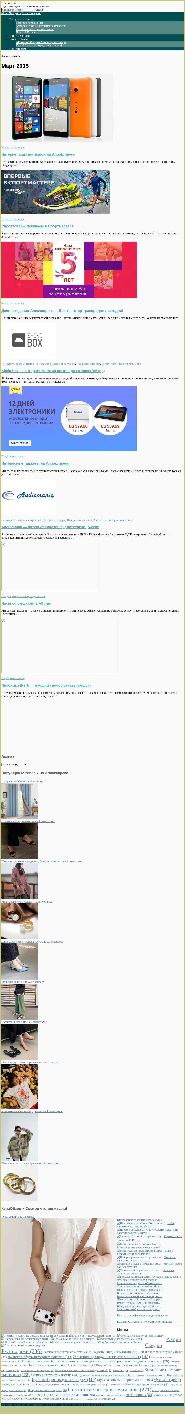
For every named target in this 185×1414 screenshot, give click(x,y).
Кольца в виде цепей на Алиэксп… (139, 1292)
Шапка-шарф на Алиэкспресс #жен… (140, 1289)
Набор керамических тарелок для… (145, 1252)
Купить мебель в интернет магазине (148, 1375)
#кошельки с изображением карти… (139, 1296)
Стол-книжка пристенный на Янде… (140, 1286)
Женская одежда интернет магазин (111, 1356)
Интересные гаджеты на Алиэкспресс (35, 463)
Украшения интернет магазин (110, 1395)
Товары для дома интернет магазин (64, 1395)
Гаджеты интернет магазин (114, 1352)
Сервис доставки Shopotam (166, 1390)
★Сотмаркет (107, 1399)
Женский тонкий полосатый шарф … (140, 1299)
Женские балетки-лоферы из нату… (147, 1231)
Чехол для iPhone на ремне (17, 1216)
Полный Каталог (26, 32)
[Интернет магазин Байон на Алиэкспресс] (57, 141)
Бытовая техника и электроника (21, 520)
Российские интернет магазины (110, 1389)
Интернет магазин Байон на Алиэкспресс (38, 154)
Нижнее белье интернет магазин (56, 1384)
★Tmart (78, 1399)
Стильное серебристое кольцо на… (138, 1309)
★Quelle (66, 1399)
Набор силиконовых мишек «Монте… (146, 1225)
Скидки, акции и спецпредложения (23, 596)
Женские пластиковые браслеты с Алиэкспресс (30, 1163)
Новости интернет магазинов (147, 1384)
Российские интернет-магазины (121, 363)
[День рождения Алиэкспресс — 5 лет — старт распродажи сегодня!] (69, 297)
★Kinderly (160, 1395)
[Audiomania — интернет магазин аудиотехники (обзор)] (28, 513)
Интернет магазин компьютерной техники (127, 1365)
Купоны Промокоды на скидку (64, 1379)
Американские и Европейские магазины (41, 25)
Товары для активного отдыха (17, 1395)
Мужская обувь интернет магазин (125, 1380)
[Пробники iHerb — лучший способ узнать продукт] (59, 672)
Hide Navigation (31, 13)
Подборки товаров (12, 456)
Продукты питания (88, 363)
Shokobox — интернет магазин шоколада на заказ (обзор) (53, 371)
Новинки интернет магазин (93, 1384)
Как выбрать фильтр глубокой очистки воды (144, 1321)
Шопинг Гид (9, 3)
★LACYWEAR (13, 1398)
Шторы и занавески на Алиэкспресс (23, 781)
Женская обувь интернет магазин (40, 1357)
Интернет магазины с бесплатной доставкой (83, 1370)
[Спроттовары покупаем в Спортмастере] (55, 212)
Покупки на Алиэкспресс (47, 1390)
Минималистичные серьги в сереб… (139, 1247)
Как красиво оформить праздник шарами (142, 1315)
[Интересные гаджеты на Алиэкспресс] (69, 450)
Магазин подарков (63, 363)
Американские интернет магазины (66, 1351)
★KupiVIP (175, 1395)
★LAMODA (34, 1398)
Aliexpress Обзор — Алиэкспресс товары (41, 42)
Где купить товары (13, 363)
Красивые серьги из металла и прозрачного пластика (149, 1278)
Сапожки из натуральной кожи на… (139, 1283)
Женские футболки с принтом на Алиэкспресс (30, 1062)
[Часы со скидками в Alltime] (50, 590)
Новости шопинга (12, 147)
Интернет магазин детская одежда (139, 1361)
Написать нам (17, 48)
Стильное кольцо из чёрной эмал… (146, 1259)
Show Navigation (11, 13)
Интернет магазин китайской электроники (61, 1365)
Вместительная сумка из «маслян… (139, 1302)
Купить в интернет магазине (54, 1375)
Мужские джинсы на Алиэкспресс (22, 981)
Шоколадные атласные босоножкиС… (141, 1219)
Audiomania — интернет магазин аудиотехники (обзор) (50, 527)
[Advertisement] (92, 725)
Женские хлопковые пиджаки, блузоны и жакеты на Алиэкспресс (42, 861)
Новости (117, 1384)
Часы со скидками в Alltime (26, 603)
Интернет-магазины (38, 363)
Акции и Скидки (19, 35)
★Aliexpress (139, 1394)
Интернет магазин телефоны (37, 1370)
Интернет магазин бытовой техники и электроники (65, 1361)
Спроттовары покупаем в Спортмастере (37, 226)
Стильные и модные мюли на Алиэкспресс (28, 821)
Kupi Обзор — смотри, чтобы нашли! (39, 45)
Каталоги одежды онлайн (128, 1370)
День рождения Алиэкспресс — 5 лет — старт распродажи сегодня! (62, 311)
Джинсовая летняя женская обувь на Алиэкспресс (32, 941)
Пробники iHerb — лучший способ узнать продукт (46, 685)
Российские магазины (29, 22)
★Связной (91, 1399)
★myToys (51, 1398)
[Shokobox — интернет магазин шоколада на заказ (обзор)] (28, 357)
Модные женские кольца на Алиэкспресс (26, 901)
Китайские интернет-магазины (35, 29)
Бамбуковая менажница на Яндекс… (139, 1306)
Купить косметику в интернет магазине (105, 1375)
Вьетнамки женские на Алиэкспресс (24, 1021)
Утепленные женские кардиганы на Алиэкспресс (32, 1111)
